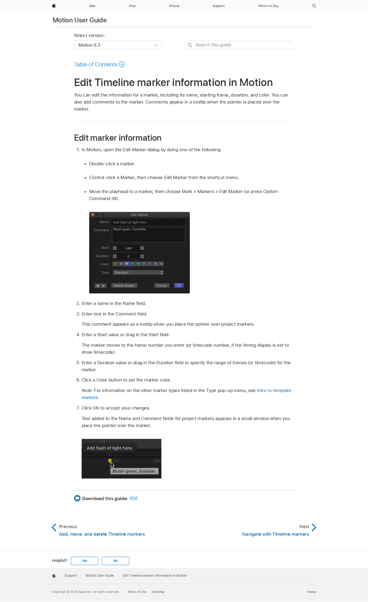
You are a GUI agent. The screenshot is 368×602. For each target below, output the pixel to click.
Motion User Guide (80, 20)
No (115, 561)
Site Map (158, 592)
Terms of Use (137, 592)
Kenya (312, 592)
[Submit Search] (190, 45)
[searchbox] (239, 45)
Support (71, 575)
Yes (84, 561)
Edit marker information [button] (118, 138)
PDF (134, 498)
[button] (314, 6)
